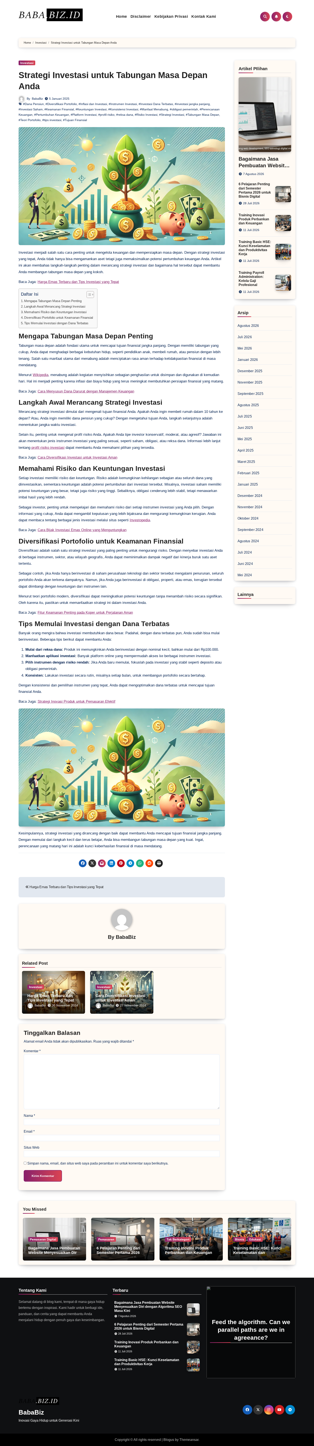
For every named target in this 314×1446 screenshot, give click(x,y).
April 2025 (246, 450)
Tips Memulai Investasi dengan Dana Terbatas (56, 323)
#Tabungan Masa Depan (202, 114)
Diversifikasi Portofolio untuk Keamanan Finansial (58, 317)
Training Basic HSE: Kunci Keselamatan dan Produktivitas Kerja (257, 1252)
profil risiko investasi (48, 448)
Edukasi (255, 1239)
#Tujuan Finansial (75, 120)
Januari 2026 (248, 360)
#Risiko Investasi (146, 114)
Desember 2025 (250, 371)
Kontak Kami (203, 16)
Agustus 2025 (248, 405)
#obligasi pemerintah (184, 109)
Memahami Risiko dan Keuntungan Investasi (55, 312)
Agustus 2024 (248, 541)
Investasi (27, 63)
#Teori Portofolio (30, 120)
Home (121, 16)
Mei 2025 (245, 439)
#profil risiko (106, 114)
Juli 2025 (245, 416)
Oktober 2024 (248, 518)
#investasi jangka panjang (192, 104)
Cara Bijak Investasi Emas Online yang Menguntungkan (82, 530)
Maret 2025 (246, 462)
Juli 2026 (245, 337)
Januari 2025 (248, 484)
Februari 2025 (249, 473)
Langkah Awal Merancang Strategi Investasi (54, 306)
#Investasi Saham (31, 109)
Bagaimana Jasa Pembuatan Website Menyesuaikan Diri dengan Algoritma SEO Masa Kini (54, 1255)
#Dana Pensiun (33, 104)
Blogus (168, 1440)
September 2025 (250, 394)
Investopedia (140, 520)
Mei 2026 (245, 348)
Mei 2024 (245, 575)
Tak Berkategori (178, 1239)
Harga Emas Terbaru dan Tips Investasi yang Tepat (78, 282)
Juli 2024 (245, 552)
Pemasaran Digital (43, 1239)
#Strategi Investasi (171, 114)
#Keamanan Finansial (59, 109)
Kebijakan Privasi (171, 16)
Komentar (32, 1051)
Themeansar (188, 1440)
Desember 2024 (250, 496)
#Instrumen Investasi (123, 104)
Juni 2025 (245, 428)
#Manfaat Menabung (154, 109)
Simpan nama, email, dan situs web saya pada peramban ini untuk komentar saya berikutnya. (97, 1163)
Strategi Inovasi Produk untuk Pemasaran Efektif (76, 701)
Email (29, 1131)
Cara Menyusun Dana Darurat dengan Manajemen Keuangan (86, 391)
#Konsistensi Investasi (123, 109)
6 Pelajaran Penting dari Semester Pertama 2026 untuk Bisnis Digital (118, 1252)
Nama (29, 1115)
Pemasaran (106, 1239)
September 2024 (250, 530)
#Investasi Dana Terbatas (156, 104)
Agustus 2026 (248, 325)
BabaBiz (37, 98)
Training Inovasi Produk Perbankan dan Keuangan (254, 219)
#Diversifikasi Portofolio (61, 104)
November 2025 (250, 382)
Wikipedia (40, 375)
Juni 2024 (245, 564)
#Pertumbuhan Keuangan (51, 114)
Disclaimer (141, 16)
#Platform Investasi (84, 114)
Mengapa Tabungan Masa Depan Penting (53, 301)
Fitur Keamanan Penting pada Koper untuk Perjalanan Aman (85, 612)
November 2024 (250, 507)
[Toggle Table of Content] (88, 294)
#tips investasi (51, 120)
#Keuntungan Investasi (91, 109)
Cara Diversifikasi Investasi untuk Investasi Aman (77, 457)
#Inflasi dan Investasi (93, 104)
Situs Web (31, 1147)
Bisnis (239, 1239)
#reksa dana (124, 114)
